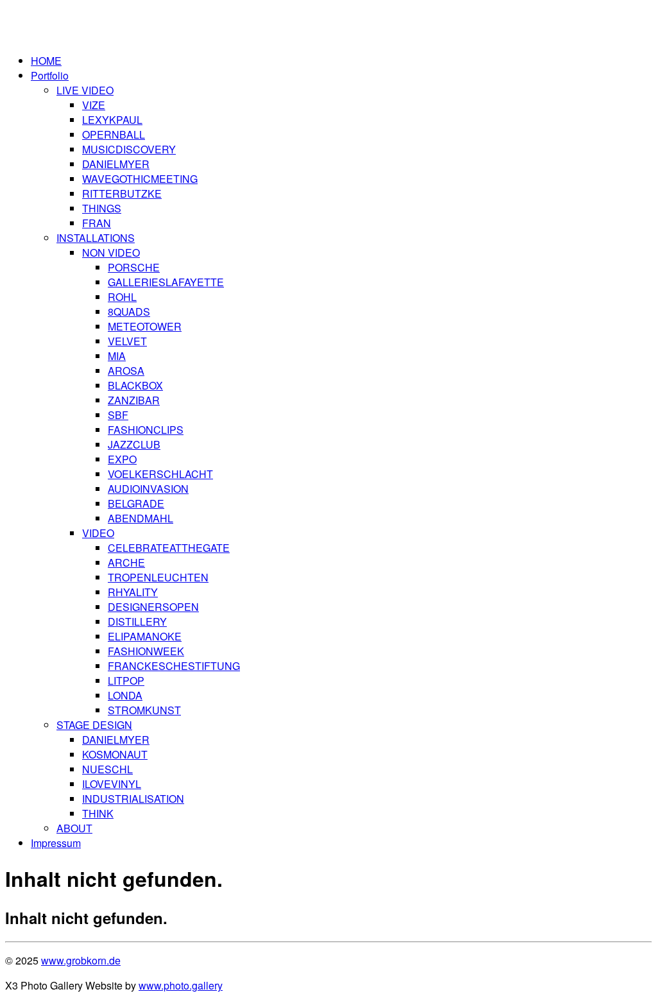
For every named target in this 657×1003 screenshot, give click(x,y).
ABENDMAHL (140, 518)
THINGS (101, 208)
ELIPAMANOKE (145, 636)
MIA (117, 355)
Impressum (56, 843)
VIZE (93, 105)
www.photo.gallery (181, 985)
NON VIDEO (111, 252)
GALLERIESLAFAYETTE (166, 282)
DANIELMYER (115, 164)
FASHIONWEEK (146, 651)
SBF (118, 414)
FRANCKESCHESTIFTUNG (174, 665)
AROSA (126, 370)
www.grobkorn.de (81, 960)
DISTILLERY (137, 621)
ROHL (122, 296)
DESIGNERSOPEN (153, 606)
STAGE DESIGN (94, 724)
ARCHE (126, 562)
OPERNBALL (113, 134)
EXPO (122, 459)
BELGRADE (136, 503)
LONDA (125, 695)
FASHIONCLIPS (145, 429)
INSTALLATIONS (95, 237)
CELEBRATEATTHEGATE (169, 547)
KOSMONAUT (115, 754)
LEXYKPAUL (112, 119)
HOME (46, 60)
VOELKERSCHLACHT (160, 474)
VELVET (127, 341)
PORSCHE (134, 267)
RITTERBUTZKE (122, 193)
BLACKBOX (135, 385)
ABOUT (74, 828)
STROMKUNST (144, 710)
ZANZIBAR (134, 400)
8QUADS (129, 311)
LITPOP (126, 680)
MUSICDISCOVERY (129, 149)
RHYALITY (133, 592)
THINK (98, 813)
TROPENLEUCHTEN (158, 577)
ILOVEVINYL (111, 783)
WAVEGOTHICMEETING (140, 178)
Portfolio (50, 75)
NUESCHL (107, 769)
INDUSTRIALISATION (133, 798)
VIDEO (98, 533)
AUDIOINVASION (148, 488)
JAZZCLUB (134, 444)
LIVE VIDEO (85, 90)
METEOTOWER (145, 326)
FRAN (96, 223)
